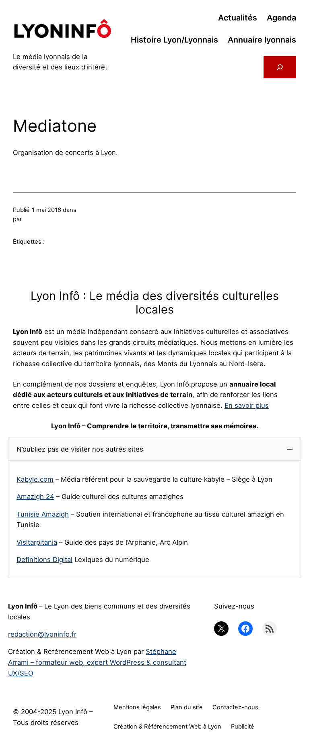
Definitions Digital (44, 560)
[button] (154, 449)
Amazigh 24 (35, 497)
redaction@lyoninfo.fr (42, 634)
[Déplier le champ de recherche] (280, 67)
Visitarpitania (36, 542)
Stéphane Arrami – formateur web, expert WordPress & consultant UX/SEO (97, 662)
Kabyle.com (35, 479)
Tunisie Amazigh (42, 514)
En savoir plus (247, 405)
